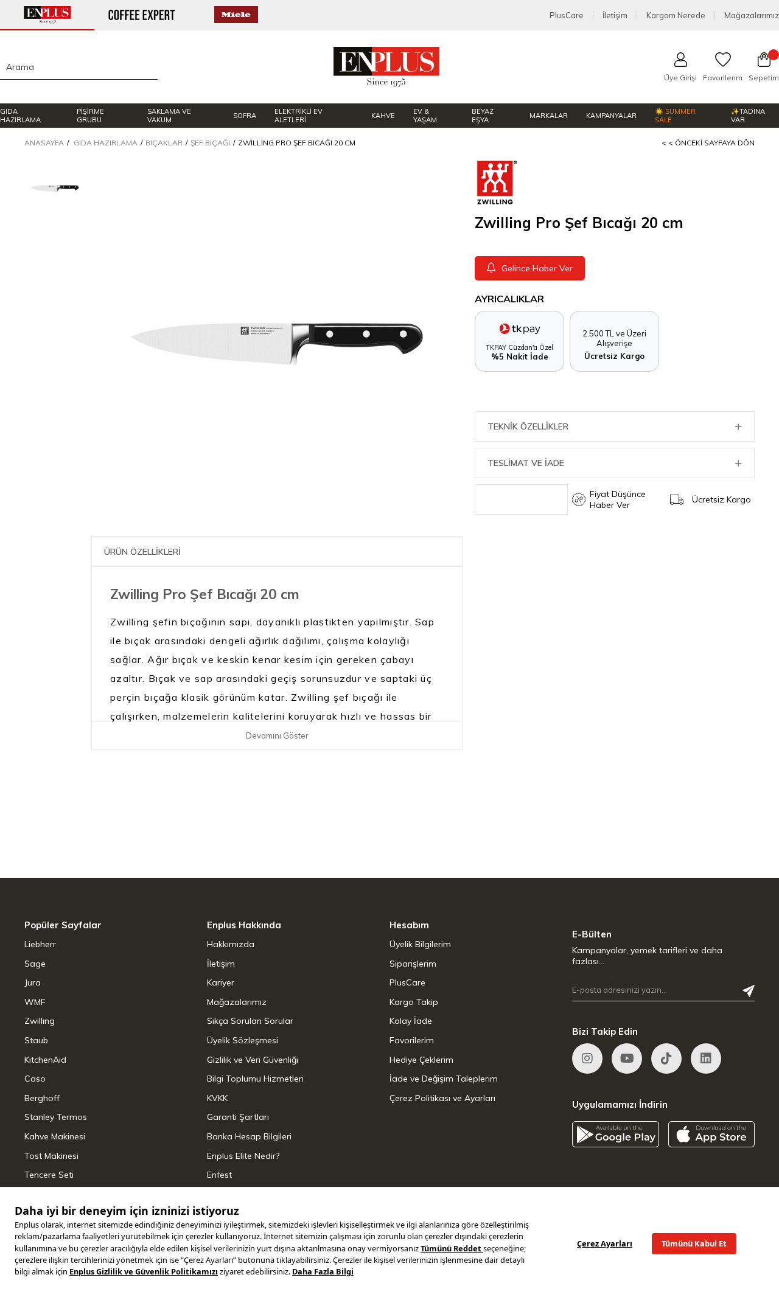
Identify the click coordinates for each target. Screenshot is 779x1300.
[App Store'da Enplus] (711, 1134)
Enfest (219, 1174)
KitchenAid (45, 1059)
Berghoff (42, 1098)
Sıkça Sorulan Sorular (250, 1020)
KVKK (217, 1098)
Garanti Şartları (238, 1116)
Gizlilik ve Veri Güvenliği (252, 1059)
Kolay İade (411, 1020)
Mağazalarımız (751, 15)
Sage (35, 963)
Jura (32, 982)
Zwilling (39, 1020)
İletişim (615, 15)
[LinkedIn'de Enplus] (627, 1058)
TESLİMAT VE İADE (525, 462)
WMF (35, 1001)
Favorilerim (412, 1040)
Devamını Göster (277, 735)
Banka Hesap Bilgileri (249, 1136)
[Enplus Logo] (387, 66)
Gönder (748, 991)
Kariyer (220, 982)
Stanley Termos (55, 1116)
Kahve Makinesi (54, 1136)
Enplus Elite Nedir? (243, 1155)
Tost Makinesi (51, 1155)
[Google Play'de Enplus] (615, 1134)
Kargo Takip (414, 1001)
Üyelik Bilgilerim (420, 944)
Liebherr (40, 944)
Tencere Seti (49, 1174)
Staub (36, 1040)
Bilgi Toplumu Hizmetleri (255, 1078)
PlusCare (567, 15)
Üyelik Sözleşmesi (242, 1040)
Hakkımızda (230, 944)
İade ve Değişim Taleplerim (444, 1078)
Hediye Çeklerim (421, 1059)
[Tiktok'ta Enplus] (666, 1058)
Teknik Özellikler (527, 426)
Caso (35, 1078)
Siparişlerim (413, 963)
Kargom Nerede (675, 15)
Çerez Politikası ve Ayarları (442, 1098)
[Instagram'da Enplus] (587, 1058)
